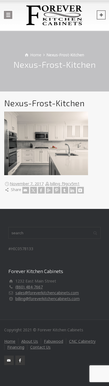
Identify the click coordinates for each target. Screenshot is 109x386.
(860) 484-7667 (29, 287)
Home (9, 341)
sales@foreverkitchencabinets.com (47, 292)
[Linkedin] (72, 190)
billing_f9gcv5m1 (65, 183)
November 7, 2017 (27, 183)
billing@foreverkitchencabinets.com (47, 298)
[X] (33, 190)
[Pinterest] (57, 190)
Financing (15, 347)
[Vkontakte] (80, 190)
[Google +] (49, 190)
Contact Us (40, 347)
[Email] (25, 190)
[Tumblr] (64, 190)
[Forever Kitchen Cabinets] (54, 15)
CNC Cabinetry (82, 341)
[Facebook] (41, 190)
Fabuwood (53, 341)
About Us (29, 341)
